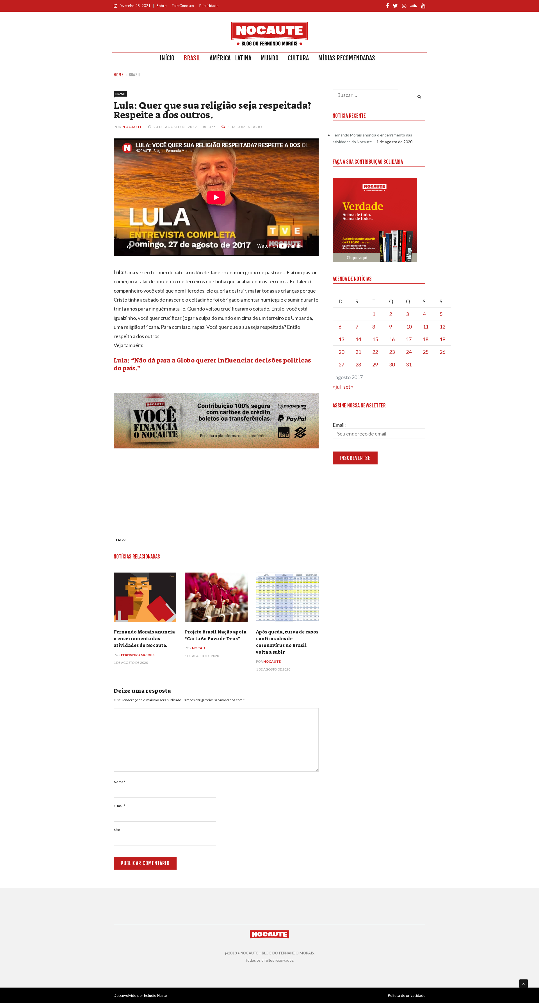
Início (167, 58)
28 (358, 364)
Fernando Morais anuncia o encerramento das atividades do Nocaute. (144, 638)
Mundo (269, 58)
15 (375, 339)
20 (341, 352)
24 (409, 352)
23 (392, 352)
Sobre (161, 5)
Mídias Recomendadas (346, 58)
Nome (119, 782)
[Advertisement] (216, 490)
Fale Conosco (183, 5)
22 (375, 352)
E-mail (119, 806)
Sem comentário (245, 127)
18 (425, 339)
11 (425, 326)
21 (358, 352)
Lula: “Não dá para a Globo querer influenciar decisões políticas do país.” (212, 364)
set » (348, 387)
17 (409, 339)
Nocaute (132, 127)
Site (117, 830)
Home (119, 74)
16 (392, 339)
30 (392, 364)
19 (442, 339)
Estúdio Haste (155, 995)
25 (425, 352)
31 (409, 364)
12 (442, 326)
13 (341, 339)
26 (442, 352)
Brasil (192, 58)
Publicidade (208, 5)
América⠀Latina (230, 58)
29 (375, 364)
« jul (337, 387)
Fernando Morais (137, 655)
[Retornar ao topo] (523, 983)
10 (409, 326)
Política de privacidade (406, 995)
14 (358, 339)
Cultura (298, 58)
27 (341, 364)
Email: (339, 425)
